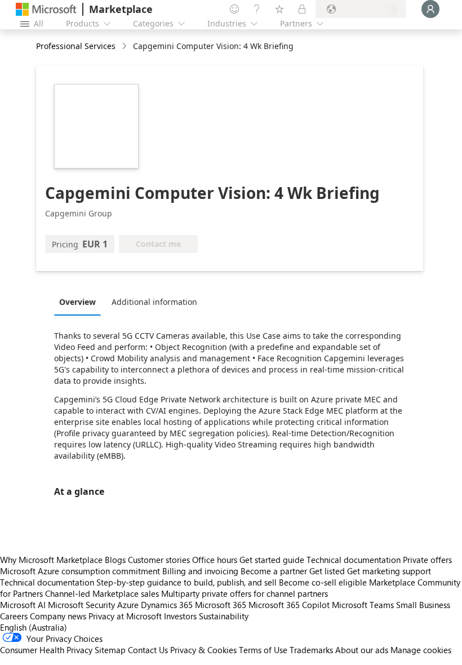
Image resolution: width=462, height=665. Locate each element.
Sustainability (223, 616)
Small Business (423, 604)
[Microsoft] (46, 9)
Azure (128, 604)
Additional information (154, 301)
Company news (58, 616)
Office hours (214, 559)
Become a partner (274, 571)
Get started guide (271, 559)
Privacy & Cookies (203, 649)
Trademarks (311, 649)
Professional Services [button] (75, 46)
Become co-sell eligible (323, 582)
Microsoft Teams (363, 604)
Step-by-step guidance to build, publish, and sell (186, 582)
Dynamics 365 (167, 604)
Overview (77, 301)
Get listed (327, 571)
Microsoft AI (23, 604)
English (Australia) (33, 627)
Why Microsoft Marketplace (51, 559)
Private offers (427, 559)
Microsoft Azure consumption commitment (81, 571)
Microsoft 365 (220, 604)
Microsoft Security (81, 604)
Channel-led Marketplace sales (102, 593)
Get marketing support (389, 571)
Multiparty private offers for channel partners (244, 593)
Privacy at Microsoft (125, 616)
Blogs (115, 559)
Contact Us (148, 649)
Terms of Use (263, 649)
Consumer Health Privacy (46, 649)
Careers (14, 616)
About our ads (361, 649)
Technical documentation (353, 559)
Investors (180, 616)
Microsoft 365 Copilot (289, 604)
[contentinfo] (125, 46)
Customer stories (159, 559)
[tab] (80, 301)
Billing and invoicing (200, 571)
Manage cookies (420, 649)
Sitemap (110, 649)
